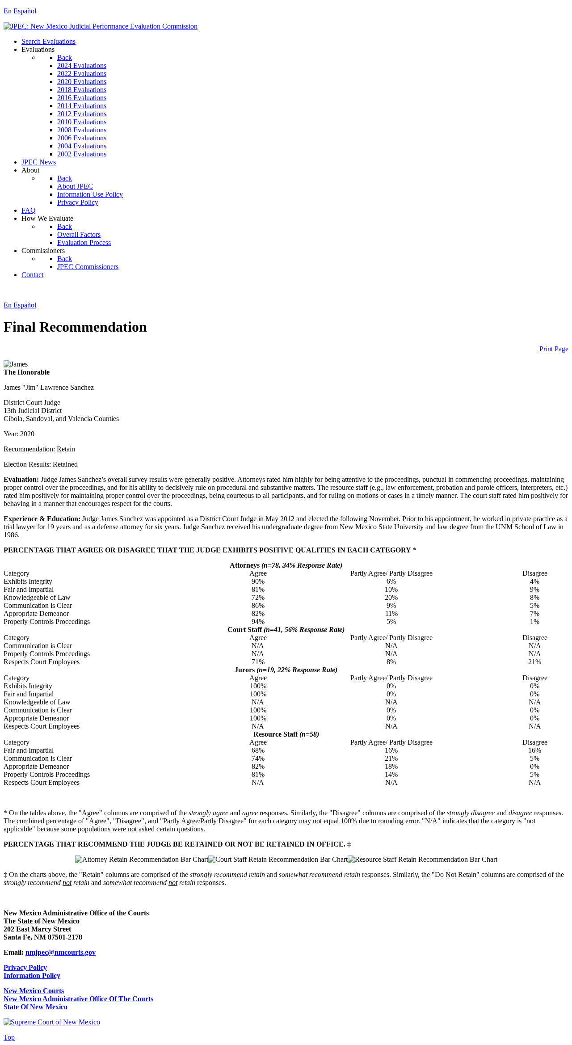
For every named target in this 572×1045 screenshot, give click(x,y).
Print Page (553, 349)
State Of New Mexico (35, 1007)
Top (9, 1037)
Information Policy (32, 975)
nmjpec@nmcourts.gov (60, 952)
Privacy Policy (25, 967)
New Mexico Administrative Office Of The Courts (78, 999)
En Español (20, 11)
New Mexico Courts (34, 990)
